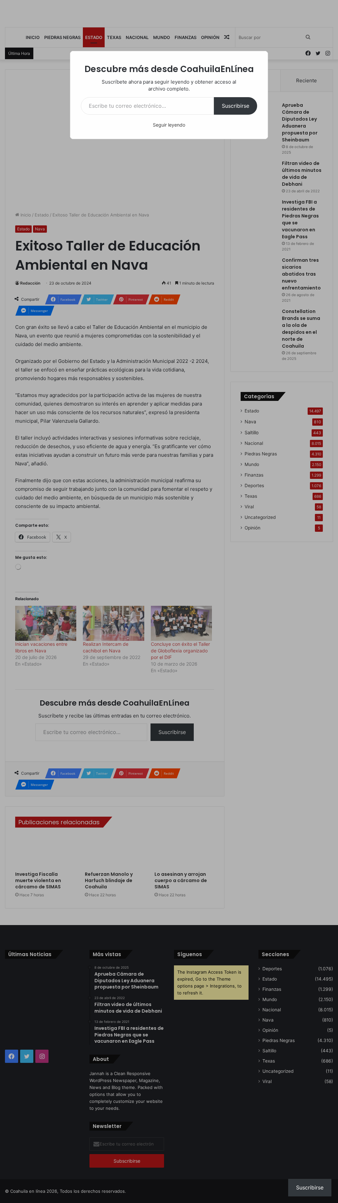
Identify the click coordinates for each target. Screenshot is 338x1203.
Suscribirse (235, 105)
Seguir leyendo (169, 125)
